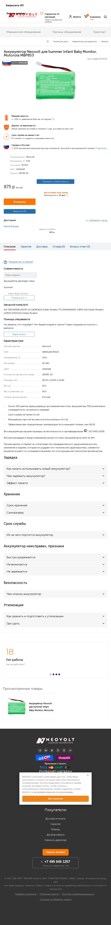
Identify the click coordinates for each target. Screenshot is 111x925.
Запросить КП (15, 5)
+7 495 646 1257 (57, 861)
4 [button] (59, 675)
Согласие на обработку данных (56, 899)
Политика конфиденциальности (78, 894)
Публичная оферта (49, 894)
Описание (10, 246)
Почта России (11, 226)
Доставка (42, 246)
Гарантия (26, 246)
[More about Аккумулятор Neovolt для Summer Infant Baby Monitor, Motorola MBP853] (16, 706)
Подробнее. (101, 148)
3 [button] (57, 675)
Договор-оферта (55, 834)
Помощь (55, 829)
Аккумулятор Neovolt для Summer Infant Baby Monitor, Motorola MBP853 (41, 707)
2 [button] (54, 675)
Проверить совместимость (55, 181)
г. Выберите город (97, 220)
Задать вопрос (19, 334)
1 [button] (51, 675)
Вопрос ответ (80, 246)
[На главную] (48, 41)
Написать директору (55, 840)
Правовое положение (25, 894)
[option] (55, 81)
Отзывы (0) (59, 246)
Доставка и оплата (55, 818)
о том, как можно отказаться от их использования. (52, 792)
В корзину (20, 202)
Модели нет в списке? (21, 262)
